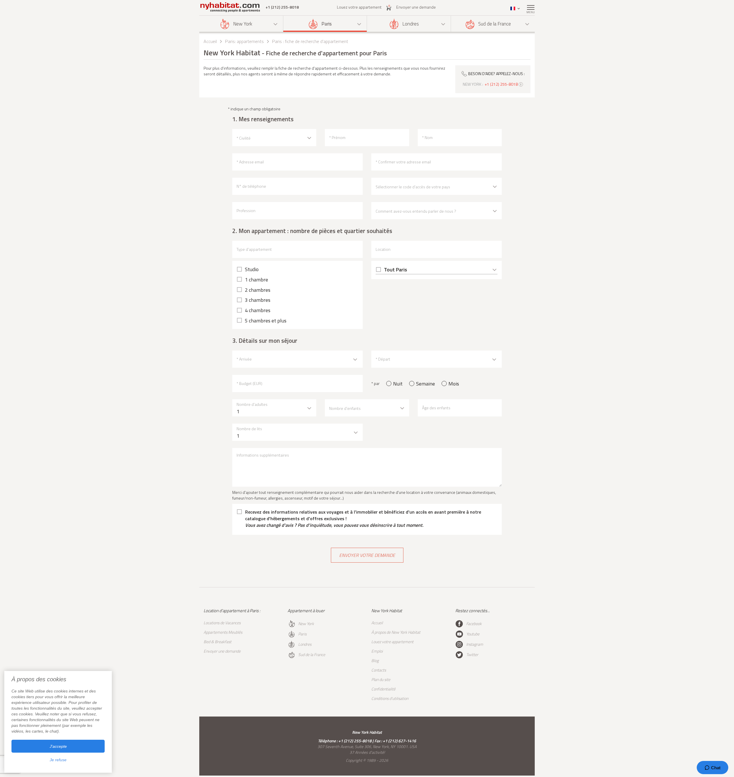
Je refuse (58, 760)
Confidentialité (383, 689)
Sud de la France (494, 24)
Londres (410, 24)
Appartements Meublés (223, 632)
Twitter (472, 654)
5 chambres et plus (265, 320)
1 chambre (256, 279)
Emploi (377, 651)
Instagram (474, 644)
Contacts (378, 670)
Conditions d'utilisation (389, 698)
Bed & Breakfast (217, 642)
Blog (375, 660)
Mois (453, 383)
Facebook (474, 624)
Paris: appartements (244, 41)
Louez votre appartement (359, 7)
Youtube (472, 634)
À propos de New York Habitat (395, 632)
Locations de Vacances (222, 623)
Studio (252, 269)
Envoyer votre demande (367, 555)
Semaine (425, 383)
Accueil (210, 41)
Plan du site (380, 679)
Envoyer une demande (416, 7)
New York (242, 24)
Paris (326, 24)
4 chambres (257, 310)
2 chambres (257, 290)
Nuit (398, 383)
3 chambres (257, 300)
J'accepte (58, 746)
